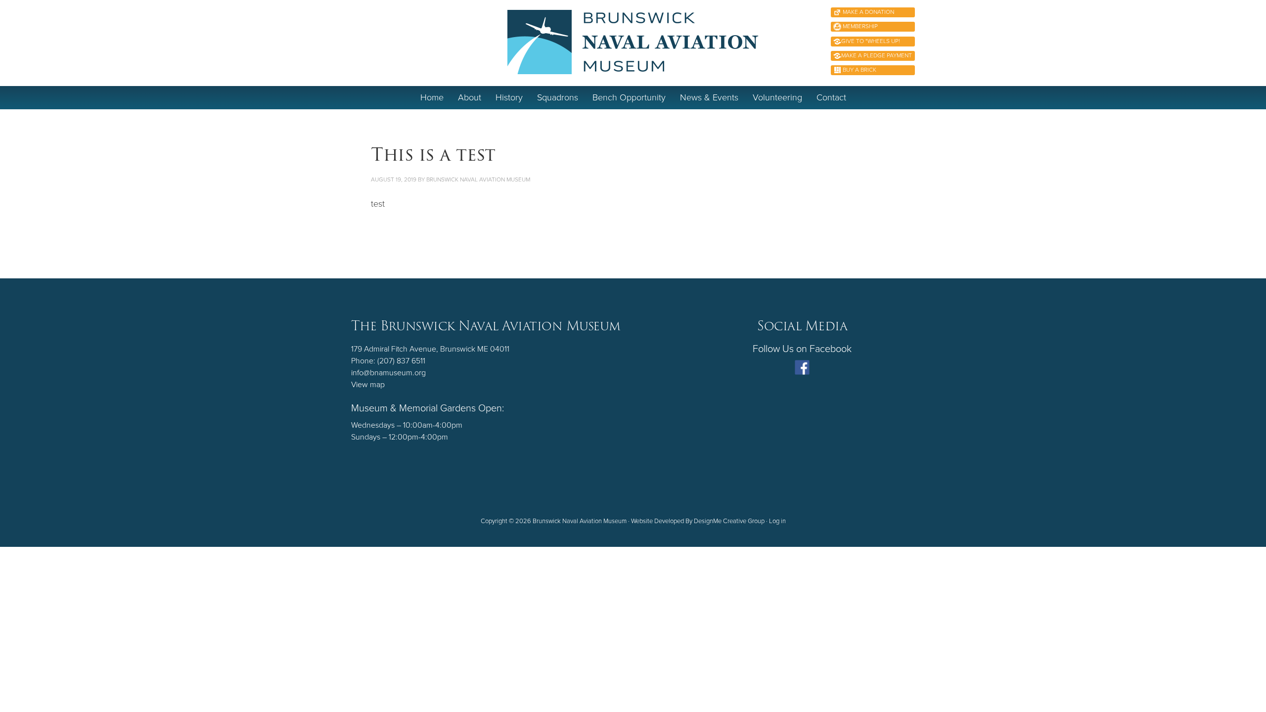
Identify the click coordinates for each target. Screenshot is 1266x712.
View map (368, 385)
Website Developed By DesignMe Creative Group (698, 521)
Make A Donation (867, 11)
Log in (777, 521)
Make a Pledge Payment (876, 55)
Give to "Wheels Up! (870, 41)
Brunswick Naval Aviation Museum (633, 42)
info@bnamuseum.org (388, 373)
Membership (859, 26)
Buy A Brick (858, 69)
